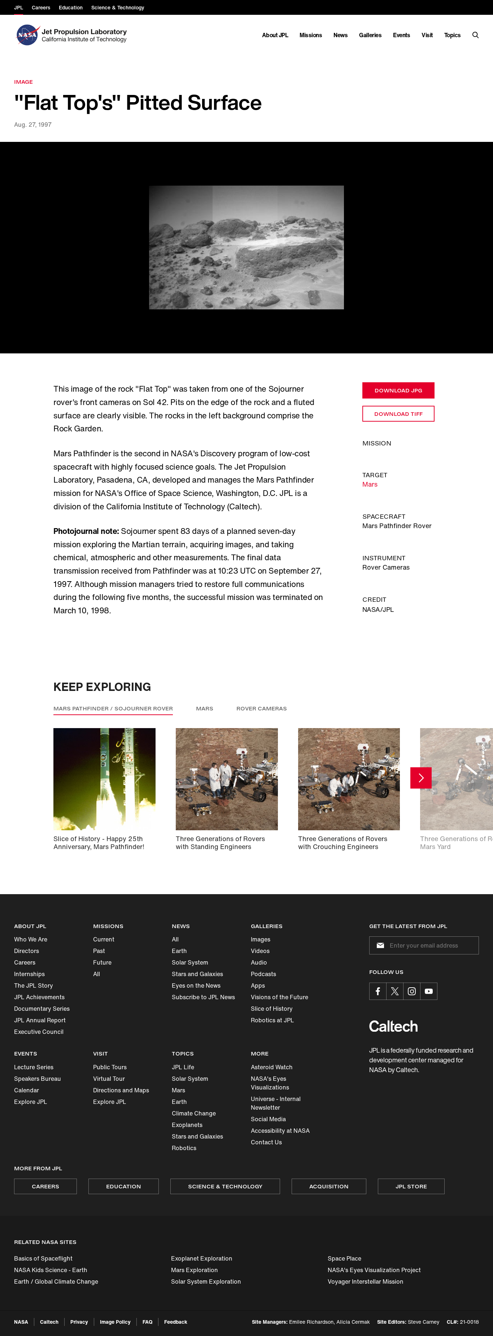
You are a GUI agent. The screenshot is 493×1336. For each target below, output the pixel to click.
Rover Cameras (261, 708)
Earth (179, 950)
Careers (24, 962)
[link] (246, 248)
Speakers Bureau (37, 1078)
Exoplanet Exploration (201, 1258)
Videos (260, 950)
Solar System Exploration (206, 1281)
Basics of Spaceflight (43, 1258)
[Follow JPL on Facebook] (378, 991)
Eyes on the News (196, 985)
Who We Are (30, 939)
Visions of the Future (279, 997)
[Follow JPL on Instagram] (411, 991)
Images (260, 939)
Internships (29, 974)
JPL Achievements (39, 997)
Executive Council (39, 1031)
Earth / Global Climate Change (56, 1281)
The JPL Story (33, 985)
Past (99, 950)
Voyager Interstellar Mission (365, 1281)
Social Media (268, 1119)
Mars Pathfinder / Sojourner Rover (113, 708)
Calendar (26, 1090)
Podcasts (263, 974)
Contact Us (266, 1142)
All (96, 974)
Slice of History (272, 1008)
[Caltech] (393, 1026)
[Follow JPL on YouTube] (428, 991)
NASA (21, 1322)
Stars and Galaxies (197, 974)
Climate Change (194, 1113)
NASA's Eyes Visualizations (270, 1083)
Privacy (79, 1322)
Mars (370, 484)
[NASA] (27, 35)
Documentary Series (42, 1008)
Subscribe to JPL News (203, 997)
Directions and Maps (121, 1090)
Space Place (344, 1258)
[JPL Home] (86, 35)
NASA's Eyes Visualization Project (374, 1270)
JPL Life (183, 1067)
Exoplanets (187, 1124)
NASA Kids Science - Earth (50, 1270)
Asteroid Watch (272, 1067)
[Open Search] (476, 35)
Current (103, 939)
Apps (258, 985)
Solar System (190, 962)
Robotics (184, 1148)
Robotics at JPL (272, 1020)
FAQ (147, 1322)
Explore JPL (30, 1101)
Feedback (175, 1322)
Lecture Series (33, 1067)
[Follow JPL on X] (394, 991)
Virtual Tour (109, 1078)
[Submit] (379, 945)
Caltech (49, 1322)
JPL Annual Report (40, 1020)
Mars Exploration (194, 1270)
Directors (26, 950)
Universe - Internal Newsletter (276, 1103)
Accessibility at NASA (280, 1130)
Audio (259, 962)
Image (23, 82)
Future (102, 962)
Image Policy (115, 1322)
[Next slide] (421, 777)
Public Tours (110, 1067)
